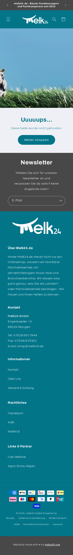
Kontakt (13, 369)
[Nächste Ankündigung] (65, 5)
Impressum (15, 413)
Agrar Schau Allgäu (21, 466)
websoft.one (52, 544)
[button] (8, 19)
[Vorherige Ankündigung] (7, 5)
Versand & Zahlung (21, 388)
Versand (57, 524)
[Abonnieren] (60, 201)
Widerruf (14, 431)
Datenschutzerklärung (32, 518)
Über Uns (14, 378)
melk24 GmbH (34, 513)
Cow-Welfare (17, 457)
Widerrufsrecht (58, 518)
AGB (11, 422)
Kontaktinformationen (36, 524)
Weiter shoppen (36, 139)
